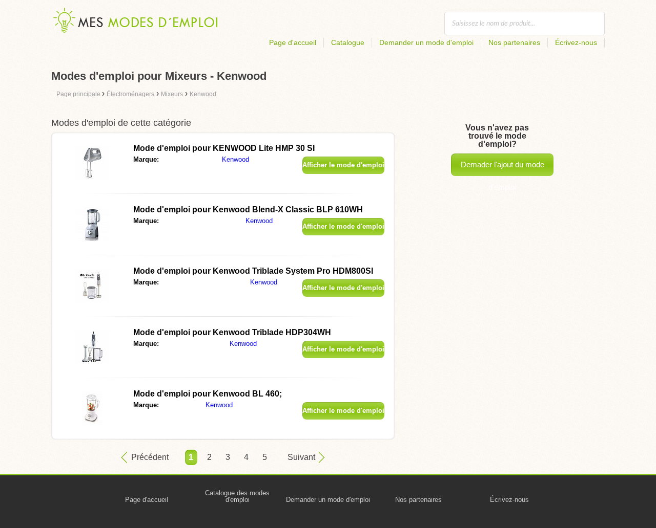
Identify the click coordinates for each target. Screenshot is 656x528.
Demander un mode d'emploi (426, 42)
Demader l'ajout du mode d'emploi (502, 168)
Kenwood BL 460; (207, 393)
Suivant (301, 457)
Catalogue (347, 42)
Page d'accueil (292, 42)
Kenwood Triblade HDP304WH (232, 332)
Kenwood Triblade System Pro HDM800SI (253, 271)
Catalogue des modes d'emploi (237, 496)
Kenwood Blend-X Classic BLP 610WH (248, 209)
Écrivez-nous (576, 42)
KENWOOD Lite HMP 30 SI (224, 148)
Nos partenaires (514, 42)
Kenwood (235, 159)
